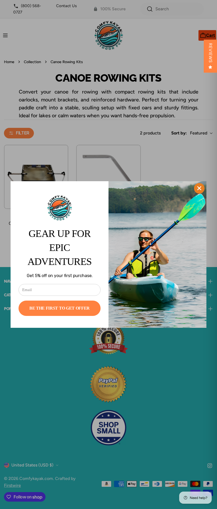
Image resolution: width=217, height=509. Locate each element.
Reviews (210, 53)
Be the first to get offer (59, 308)
